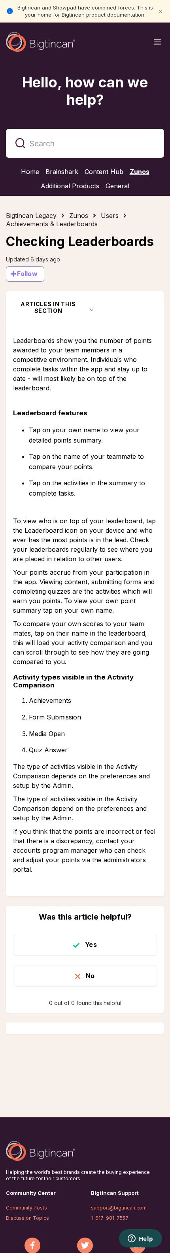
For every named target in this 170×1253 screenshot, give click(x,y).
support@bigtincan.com (119, 1208)
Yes (90, 944)
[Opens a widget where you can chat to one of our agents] (140, 1239)
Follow (27, 274)
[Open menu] (157, 42)
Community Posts (26, 1208)
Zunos (78, 216)
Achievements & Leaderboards (52, 224)
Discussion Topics (27, 1218)
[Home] (40, 42)
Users (110, 216)
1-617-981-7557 (109, 1218)
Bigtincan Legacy (31, 216)
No (90, 976)
